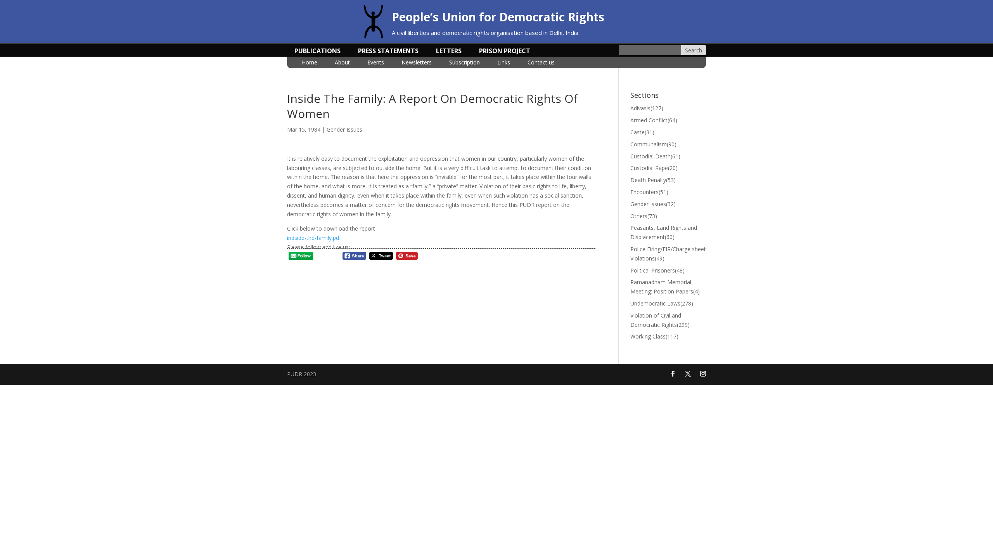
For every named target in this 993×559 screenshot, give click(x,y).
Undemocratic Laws (661, 303)
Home (309, 63)
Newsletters (416, 63)
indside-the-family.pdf (314, 237)
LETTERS (449, 51)
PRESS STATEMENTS (388, 51)
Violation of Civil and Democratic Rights (660, 320)
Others (643, 216)
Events (375, 63)
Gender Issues (344, 129)
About (342, 63)
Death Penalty (653, 180)
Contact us (541, 63)
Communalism (653, 144)
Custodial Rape (654, 168)
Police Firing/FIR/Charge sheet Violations (668, 253)
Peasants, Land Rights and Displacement (663, 232)
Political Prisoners (657, 270)
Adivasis (646, 108)
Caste (642, 132)
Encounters (649, 192)
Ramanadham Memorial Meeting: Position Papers (665, 286)
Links (503, 63)
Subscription (464, 63)
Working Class (654, 336)
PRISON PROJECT (504, 51)
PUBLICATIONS (317, 51)
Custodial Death (655, 156)
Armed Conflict (653, 120)
